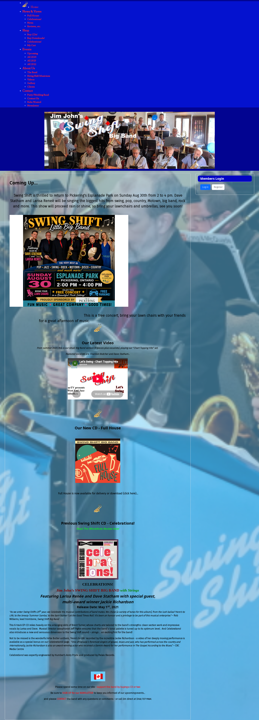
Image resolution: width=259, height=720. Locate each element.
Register (218, 187)
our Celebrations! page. (57, 641)
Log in (205, 187)
